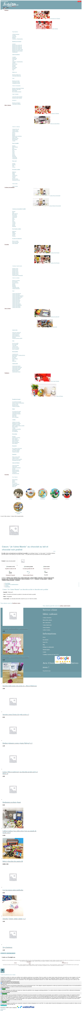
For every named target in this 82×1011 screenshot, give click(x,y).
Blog (44, 644)
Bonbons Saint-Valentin (17, 97)
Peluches (14, 337)
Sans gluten (14, 67)
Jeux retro (55, 326)
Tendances (7, 372)
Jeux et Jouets (8, 308)
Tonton (13, 221)
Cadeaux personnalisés (9, 187)
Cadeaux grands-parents (48, 577)
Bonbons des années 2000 (17, 49)
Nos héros (7, 474)
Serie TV (14, 486)
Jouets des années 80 (55, 316)
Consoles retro (15, 354)
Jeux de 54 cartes (15, 347)
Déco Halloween (15, 439)
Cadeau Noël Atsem (16, 307)
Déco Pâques (15, 443)
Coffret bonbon (15, 131)
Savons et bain (15, 404)
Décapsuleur (14, 430)
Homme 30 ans (15, 271)
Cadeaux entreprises (47, 617)
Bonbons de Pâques (16, 102)
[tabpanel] (41, 986)
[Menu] (1, 9)
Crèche (13, 177)
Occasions (7, 244)
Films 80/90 (14, 485)
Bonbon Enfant (15, 370)
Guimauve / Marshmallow (17, 38)
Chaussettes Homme (16, 413)
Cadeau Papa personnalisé (54, 195)
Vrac (13, 69)
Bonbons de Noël (15, 80)
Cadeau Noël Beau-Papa (17, 297)
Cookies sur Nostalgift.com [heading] (8, 957)
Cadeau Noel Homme (54, 262)
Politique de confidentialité (48, 647)
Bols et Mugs (15, 426)
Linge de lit (14, 466)
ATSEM (14, 233)
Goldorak (67, 498)
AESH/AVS (14, 175)
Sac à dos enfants (15, 450)
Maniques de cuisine (16, 423)
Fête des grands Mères (55, 123)
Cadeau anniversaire (24, 577)
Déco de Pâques (59, 396)
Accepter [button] (29, 962)
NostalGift (17, 580)
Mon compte (6, 7)
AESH (13, 234)
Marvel (13, 481)
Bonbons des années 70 (17, 46)
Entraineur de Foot (16, 180)
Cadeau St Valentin (55, 113)
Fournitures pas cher (16, 460)
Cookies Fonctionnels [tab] (5, 992)
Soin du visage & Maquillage (18, 402)
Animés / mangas (15, 484)
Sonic (13, 359)
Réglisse (14, 37)
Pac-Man (14, 357)
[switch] (1, 993)
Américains (14, 58)
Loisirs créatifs (15, 346)
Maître (13, 173)
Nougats (14, 65)
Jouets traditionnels (16, 335)
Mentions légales (46, 649)
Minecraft (14, 361)
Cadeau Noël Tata (16, 302)
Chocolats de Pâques (16, 104)
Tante (13, 152)
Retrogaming (14, 139)
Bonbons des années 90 (17, 48)
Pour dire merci (15, 282)
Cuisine (13, 427)
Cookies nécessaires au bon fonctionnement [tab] (10, 981)
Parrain (13, 155)
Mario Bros (14, 356)
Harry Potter (14, 64)
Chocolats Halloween (16, 75)
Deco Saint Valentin (55, 381)
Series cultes (14, 137)
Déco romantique (15, 442)
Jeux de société (15, 343)
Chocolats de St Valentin (55, 18)
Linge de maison (15, 465)
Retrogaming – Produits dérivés (18, 355)
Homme (14, 164)
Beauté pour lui (15, 405)
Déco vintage (15, 438)
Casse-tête (14, 345)
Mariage (14, 285)
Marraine (14, 156)
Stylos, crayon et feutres (17, 459)
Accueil (2, 516)
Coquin (13, 140)
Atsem (13, 174)
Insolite (13, 283)
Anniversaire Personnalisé (17, 275)
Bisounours (42, 498)
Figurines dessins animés (17, 338)
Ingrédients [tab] (7, 586)
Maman (13, 145)
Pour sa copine (15, 241)
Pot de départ (15, 281)
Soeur (13, 151)
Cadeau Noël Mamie (16, 298)
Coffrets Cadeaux (46, 629)
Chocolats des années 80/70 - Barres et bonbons (19, 578)
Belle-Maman (15, 146)
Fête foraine (14, 90)
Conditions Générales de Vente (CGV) (51, 654)
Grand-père (14, 217)
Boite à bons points (16, 456)
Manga (13, 135)
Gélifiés (13, 62)
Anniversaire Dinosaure (17, 367)
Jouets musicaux (15, 334)
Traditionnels (14, 52)
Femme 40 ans (15, 269)
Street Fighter (15, 358)
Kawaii (13, 133)
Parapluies (14, 414)
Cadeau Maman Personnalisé (55, 205)
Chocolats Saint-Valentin (17, 96)
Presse (44, 637)
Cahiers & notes (15, 458)
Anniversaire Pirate (16, 369)
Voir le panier (3, 953)
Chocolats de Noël (16, 82)
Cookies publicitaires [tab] (5, 987)
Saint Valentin (55, 28)
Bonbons (6, 10)
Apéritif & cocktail (16, 424)
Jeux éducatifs (15, 344)
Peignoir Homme (15, 471)
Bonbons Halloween (16, 74)
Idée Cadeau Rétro (47, 622)
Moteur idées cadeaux (47, 620)
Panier (4, 8)
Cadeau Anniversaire (47, 625)
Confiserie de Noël (16, 83)
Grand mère (40, 577)
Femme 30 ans (15, 268)
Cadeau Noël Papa (16, 294)
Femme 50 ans (15, 270)
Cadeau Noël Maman (16, 293)
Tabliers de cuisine (16, 422)
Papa (13, 148)
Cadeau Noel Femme (54, 252)
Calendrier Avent (15, 287)
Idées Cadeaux (8, 105)
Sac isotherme (15, 431)
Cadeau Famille (33, 577)
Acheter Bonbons (46, 627)
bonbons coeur (16, 603)
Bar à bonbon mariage (16, 91)
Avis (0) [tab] (6, 585)
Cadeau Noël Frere (16, 301)
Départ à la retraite (16, 280)
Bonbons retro (17, 577)
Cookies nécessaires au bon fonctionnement (11, 983)
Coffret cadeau (15, 130)
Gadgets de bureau (16, 333)
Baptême (14, 286)
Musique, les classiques (17, 136)
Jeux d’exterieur (15, 349)
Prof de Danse (15, 178)
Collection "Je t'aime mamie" (41, 578)
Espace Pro (45, 642)
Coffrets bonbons (15, 34)
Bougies (14, 436)
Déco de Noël (15, 441)
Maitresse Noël (15, 138)
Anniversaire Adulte (16, 371)
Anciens (14, 43)
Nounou (14, 176)
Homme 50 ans (15, 274)
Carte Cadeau (15, 186)
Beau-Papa (14, 149)
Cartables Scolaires (16, 449)
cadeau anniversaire (65, 605)
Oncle (13, 153)
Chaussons (14, 472)
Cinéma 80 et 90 (15, 129)
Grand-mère (14, 158)
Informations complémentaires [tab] (11, 584)
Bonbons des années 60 (17, 45)
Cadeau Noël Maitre (16, 306)
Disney (13, 132)
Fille (13, 165)
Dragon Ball (54, 498)
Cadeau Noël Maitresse (17, 305)
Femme (13, 163)
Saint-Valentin (15, 243)
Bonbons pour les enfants (17, 50)
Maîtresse (14, 172)
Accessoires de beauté (16, 401)
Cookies (44, 652)
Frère (13, 150)
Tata (13, 220)
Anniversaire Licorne (16, 368)
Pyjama (13, 468)
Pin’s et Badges (15, 417)
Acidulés (14, 35)
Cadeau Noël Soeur (16, 300)
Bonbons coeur (10, 577)
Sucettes (14, 68)
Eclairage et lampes (16, 437)
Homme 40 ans (15, 273)
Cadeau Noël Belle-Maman (17, 295)
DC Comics (14, 483)
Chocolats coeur (5, 578)
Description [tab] (7, 583)
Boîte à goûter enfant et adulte (18, 425)
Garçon (13, 167)
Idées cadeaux (7, 516)
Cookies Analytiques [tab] (5, 1000)
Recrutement (45, 639)
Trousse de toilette (16, 406)
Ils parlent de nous (46, 670)
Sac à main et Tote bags (17, 448)
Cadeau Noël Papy (16, 299)
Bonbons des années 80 (17, 47)
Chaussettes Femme (16, 412)
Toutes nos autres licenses (18, 513)
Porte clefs (14, 416)
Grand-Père (14, 157)
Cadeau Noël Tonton (16, 303)
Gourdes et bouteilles (16, 429)
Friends (30, 498)
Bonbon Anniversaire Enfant (18, 88)
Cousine (14, 222)
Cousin (13, 224)
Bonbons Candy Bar (16, 89)
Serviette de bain (15, 473)
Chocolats (14, 36)
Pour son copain (15, 242)
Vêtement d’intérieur (16, 467)
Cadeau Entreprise (16, 288)
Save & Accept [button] (4, 1005)
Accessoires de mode (16, 411)
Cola (13, 60)
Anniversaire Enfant (16, 366)
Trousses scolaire (15, 451)
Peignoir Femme (15, 470)
